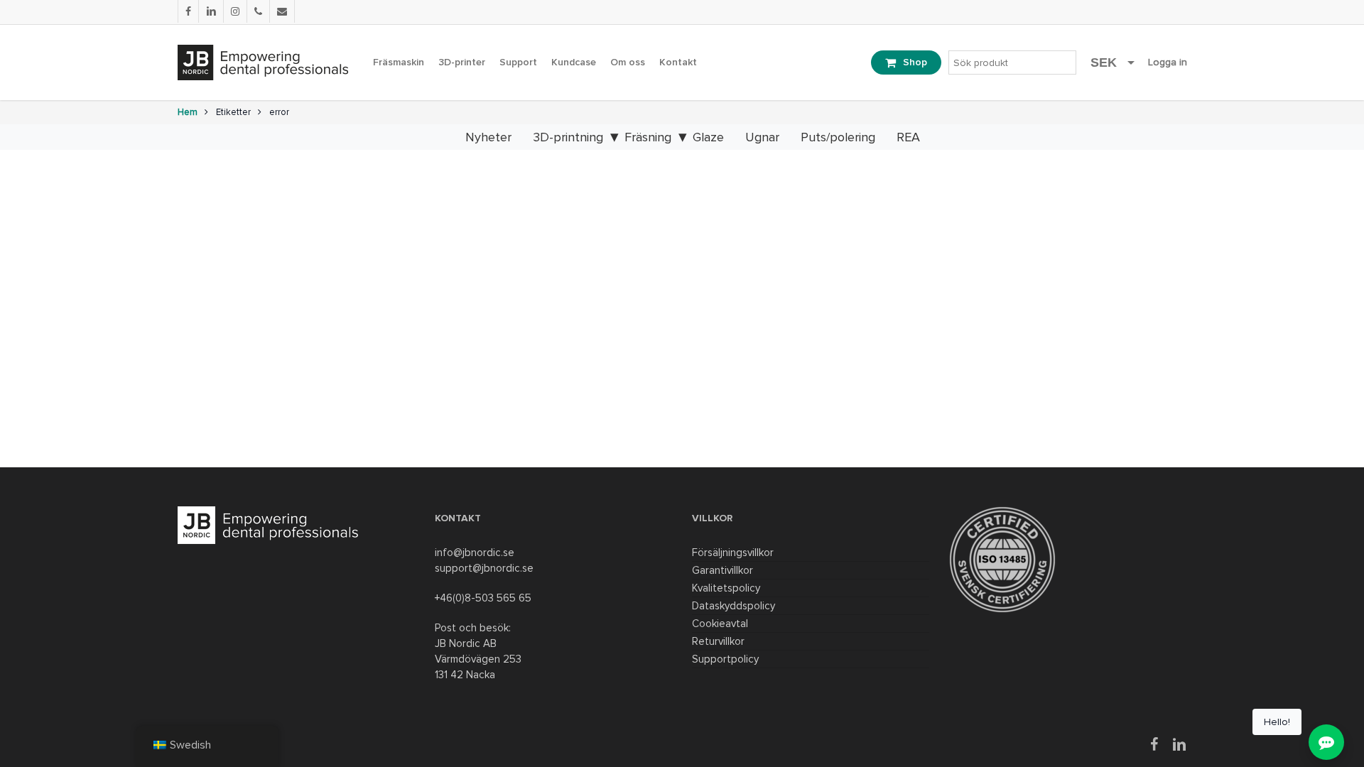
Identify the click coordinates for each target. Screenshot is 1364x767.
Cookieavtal (720, 623)
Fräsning (647, 137)
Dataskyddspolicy (733, 605)
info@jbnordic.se (474, 552)
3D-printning (568, 137)
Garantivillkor (722, 570)
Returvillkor (718, 641)
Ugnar (762, 137)
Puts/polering (838, 137)
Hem (187, 112)
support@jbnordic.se (484, 568)
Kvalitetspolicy (726, 588)
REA (908, 137)
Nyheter (488, 137)
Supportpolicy (725, 659)
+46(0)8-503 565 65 (483, 598)
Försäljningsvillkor (733, 552)
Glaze (708, 137)
